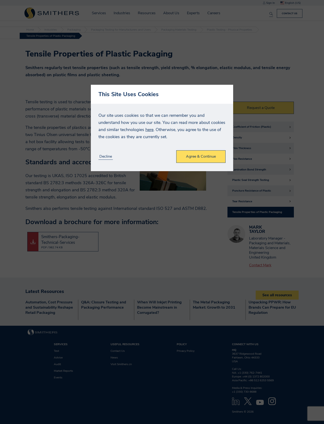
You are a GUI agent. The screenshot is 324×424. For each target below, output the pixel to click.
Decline (105, 156)
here (149, 129)
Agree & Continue (201, 156)
